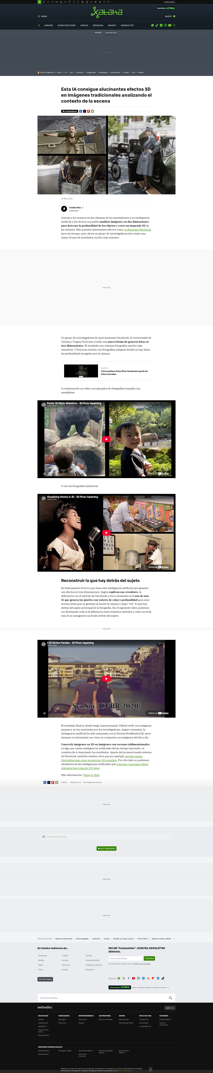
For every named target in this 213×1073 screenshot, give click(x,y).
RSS (148, 978)
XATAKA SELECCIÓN (67, 25)
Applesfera (42, 1026)
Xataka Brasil (43, 1054)
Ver (107, 848)
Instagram (165, 25)
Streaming (42, 955)
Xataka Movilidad (92, 960)
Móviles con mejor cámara (123, 938)
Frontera (79, 72)
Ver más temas (45, 979)
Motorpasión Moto (126, 1023)
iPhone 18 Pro (143, 938)
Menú (44, 16)
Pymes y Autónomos (164, 1024)
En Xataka (104, 368)
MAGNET (112, 25)
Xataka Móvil (43, 1023)
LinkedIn (158, 978)
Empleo (65, 969)
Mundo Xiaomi (43, 1035)
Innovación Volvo (111, 32)
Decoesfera (143, 1023)
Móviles (41, 960)
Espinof (81, 1023)
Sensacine (83, 1019)
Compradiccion (145, 1026)
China (59, 72)
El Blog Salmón (165, 1019)
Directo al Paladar (106, 1019)
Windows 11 (90, 969)
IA (65, 72)
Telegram (161, 25)
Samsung (66, 965)
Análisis (65, 955)
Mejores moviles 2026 (63, 938)
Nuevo (168, 16)
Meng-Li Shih (92, 775)
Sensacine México (86, 1050)
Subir (168, 1008)
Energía (65, 960)
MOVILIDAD (98, 25)
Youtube (169, 25)
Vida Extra (62, 1023)
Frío (71, 72)
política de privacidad (142, 963)
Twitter (174, 25)
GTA (133, 72)
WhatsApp (152, 25)
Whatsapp (103, 72)
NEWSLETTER (127, 25)
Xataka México (44, 1050)
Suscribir (149, 958)
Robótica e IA (76, 782)
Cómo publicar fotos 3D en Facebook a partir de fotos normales (124, 372)
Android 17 (96, 938)
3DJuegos (62, 1019)
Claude (107, 938)
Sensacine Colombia (83, 1055)
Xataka (106, 12)
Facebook (80, 111)
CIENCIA (84, 25)
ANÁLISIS (48, 25)
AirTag (126, 72)
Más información (124, 1070)
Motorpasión (124, 1019)
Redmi (140, 72)
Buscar (170, 998)
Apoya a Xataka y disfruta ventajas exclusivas (149, 987)
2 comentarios (71, 111)
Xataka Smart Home (43, 1031)
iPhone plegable (82, 938)
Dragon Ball (91, 72)
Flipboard (88, 111)
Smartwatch (115, 72)
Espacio (89, 955)
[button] (76, 207)
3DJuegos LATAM (64, 1050)
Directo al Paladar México (106, 1051)
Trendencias (144, 1019)
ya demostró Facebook (137, 229)
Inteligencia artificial (93, 782)
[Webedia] (45, 1007)
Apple (40, 965)
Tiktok (156, 25)
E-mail (92, 111)
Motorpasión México (124, 1051)
